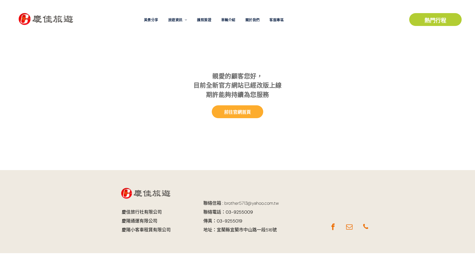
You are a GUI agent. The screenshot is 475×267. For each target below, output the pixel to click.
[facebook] (333, 227)
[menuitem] (151, 20)
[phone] (365, 227)
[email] (349, 227)
